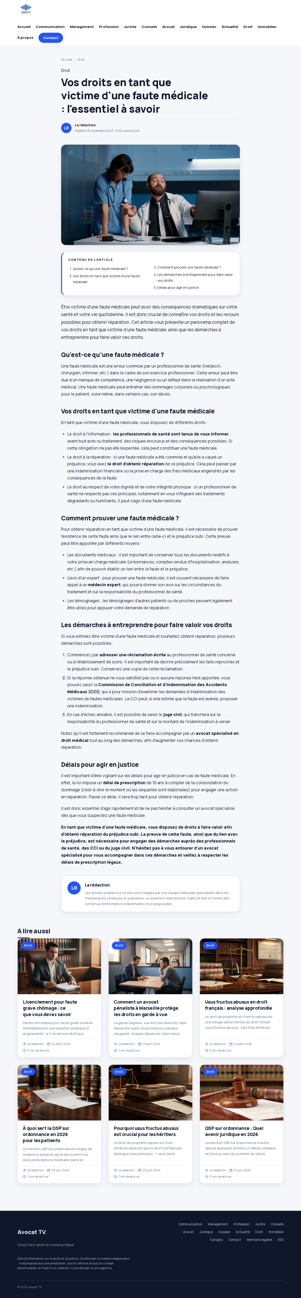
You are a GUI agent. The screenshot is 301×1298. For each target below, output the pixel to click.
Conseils (149, 26)
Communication (50, 26)
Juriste (130, 26)
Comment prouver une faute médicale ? (189, 267)
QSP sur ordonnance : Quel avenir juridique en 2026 (234, 1131)
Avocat (168, 26)
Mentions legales (259, 1240)
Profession (109, 26)
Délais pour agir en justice (178, 287)
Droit (248, 26)
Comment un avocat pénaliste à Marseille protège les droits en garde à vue (146, 1008)
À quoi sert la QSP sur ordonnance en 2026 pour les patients (46, 1134)
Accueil (24, 26)
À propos (25, 37)
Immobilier (267, 26)
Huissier (209, 26)
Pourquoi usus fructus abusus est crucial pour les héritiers (146, 1131)
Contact (50, 37)
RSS (281, 1240)
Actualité (230, 26)
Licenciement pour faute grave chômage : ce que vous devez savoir (50, 1008)
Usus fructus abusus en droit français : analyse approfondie (238, 1005)
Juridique (188, 26)
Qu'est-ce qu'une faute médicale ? (100, 268)
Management (82, 26)
